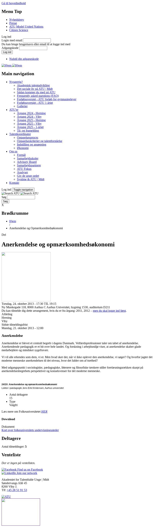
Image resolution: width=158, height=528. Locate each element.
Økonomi (23, 148)
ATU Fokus (24, 168)
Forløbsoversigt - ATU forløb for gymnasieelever (46, 99)
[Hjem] (7, 65)
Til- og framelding (28, 130)
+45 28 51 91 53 (17, 490)
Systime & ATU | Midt (30, 179)
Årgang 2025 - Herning (31, 120)
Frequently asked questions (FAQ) (38, 95)
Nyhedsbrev (16, 19)
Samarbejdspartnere (29, 165)
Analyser (22, 172)
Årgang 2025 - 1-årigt (30, 127)
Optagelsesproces (27, 137)
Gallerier (22, 106)
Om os (13, 151)
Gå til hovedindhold (14, 3)
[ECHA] (79, 512)
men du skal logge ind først (109, 310)
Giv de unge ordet (28, 175)
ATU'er (13, 109)
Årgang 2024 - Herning (31, 113)
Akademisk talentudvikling (33, 85)
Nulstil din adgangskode (24, 58)
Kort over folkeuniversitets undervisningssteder (30, 430)
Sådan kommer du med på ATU (36, 92)
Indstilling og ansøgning (31, 144)
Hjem (12, 221)
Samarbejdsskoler (27, 158)
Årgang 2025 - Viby (29, 123)
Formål (21, 155)
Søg (4, 197)
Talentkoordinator (20, 134)
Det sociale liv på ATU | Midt (35, 88)
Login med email (12, 40)
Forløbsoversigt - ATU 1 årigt (35, 102)
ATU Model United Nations (26, 26)
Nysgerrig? (16, 81)
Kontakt (14, 182)
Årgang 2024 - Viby (29, 116)
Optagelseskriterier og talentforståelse (39, 141)
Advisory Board (27, 162)
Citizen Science (18, 30)
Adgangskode (10, 47)
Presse (13, 23)
